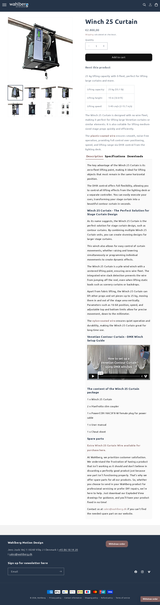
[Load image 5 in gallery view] (15, 109)
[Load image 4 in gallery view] (65, 92)
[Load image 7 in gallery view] (48, 109)
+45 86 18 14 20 (68, 549)
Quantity (89, 39)
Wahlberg (41, 597)
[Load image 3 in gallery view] (48, 92)
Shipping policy (91, 597)
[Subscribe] (60, 571)
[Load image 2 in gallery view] (31, 92)
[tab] (95, 156)
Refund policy (107, 597)
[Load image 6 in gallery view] (31, 109)
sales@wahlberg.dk (115, 508)
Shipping (89, 34)
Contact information (73, 597)
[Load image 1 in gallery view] (15, 92)
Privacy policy (55, 597)
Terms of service (123, 597)
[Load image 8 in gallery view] (65, 109)
